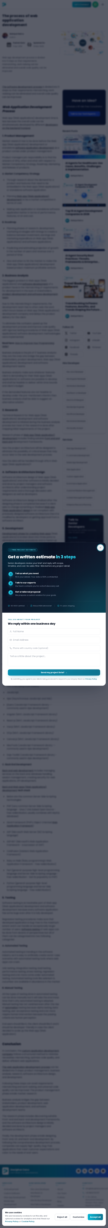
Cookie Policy (27, 1221)
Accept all (95, 1217)
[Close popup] (100, 548)
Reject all (62, 1217)
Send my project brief (54, 672)
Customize (78, 1217)
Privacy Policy (91, 679)
